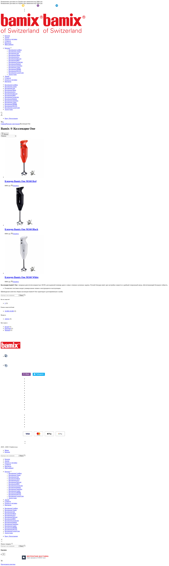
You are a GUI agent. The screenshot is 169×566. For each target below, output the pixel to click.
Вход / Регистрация (11, 118)
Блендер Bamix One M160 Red (20, 181)
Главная (3, 124)
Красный (8, 328)
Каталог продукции (13, 124)
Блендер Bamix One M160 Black (21, 229)
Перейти (16, 185)
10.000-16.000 (9, 311)
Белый (7, 327)
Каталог (7, 452)
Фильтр (6, 134)
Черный (7, 330)
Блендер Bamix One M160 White (22, 277)
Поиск (21, 295)
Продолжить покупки (8, 564)
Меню (7, 450)
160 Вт (7, 319)
